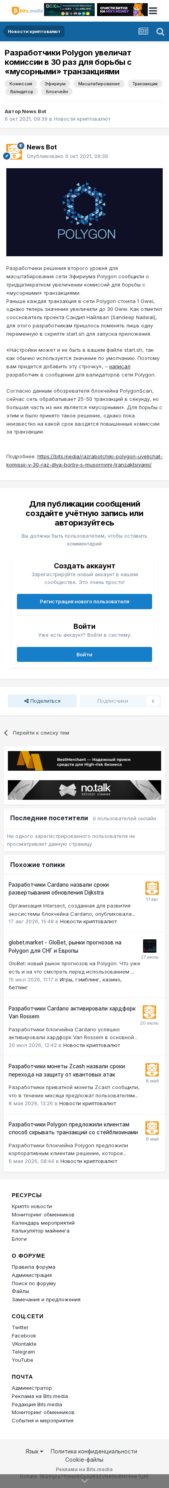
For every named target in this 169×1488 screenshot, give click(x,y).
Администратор (32, 1388)
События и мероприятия (42, 1420)
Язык (33, 1451)
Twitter (20, 1327)
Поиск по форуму (34, 1283)
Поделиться (45, 701)
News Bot (34, 111)
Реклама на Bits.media (40, 1396)
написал (119, 366)
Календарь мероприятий (43, 1223)
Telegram (23, 1351)
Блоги (19, 1239)
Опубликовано (67, 156)
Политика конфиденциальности (94, 1451)
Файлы (20, 1291)
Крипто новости (32, 1206)
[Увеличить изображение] (84, 211)
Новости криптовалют (82, 119)
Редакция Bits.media (37, 1404)
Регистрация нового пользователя (84, 601)
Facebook (24, 1335)
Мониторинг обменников (43, 1214)
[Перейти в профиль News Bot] (14, 152)
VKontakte (24, 1344)
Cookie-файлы (84, 1459)
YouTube (22, 1360)
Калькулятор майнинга (41, 1230)
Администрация (32, 1275)
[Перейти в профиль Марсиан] (149, 946)
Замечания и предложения (46, 1299)
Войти (84, 654)
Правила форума (33, 1267)
